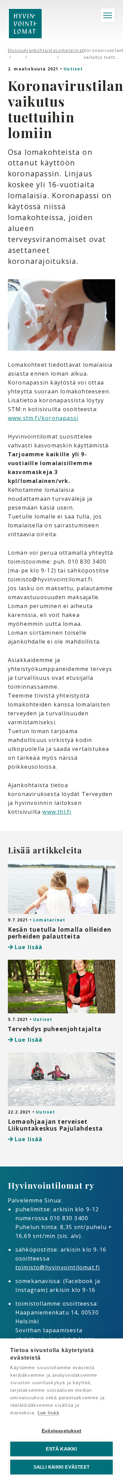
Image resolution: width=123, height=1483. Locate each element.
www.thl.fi (56, 811)
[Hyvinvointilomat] (25, 23)
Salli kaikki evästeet (61, 1467)
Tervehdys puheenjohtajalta (54, 1029)
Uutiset (73, 69)
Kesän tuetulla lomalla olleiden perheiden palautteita (59, 933)
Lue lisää (29, 947)
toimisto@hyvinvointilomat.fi (57, 1267)
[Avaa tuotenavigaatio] (107, 15)
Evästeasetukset (61, 1430)
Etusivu (16, 50)
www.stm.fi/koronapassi (43, 418)
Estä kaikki (61, 1449)
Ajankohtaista (40, 50)
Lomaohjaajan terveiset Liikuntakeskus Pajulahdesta (55, 1125)
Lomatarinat (70, 50)
